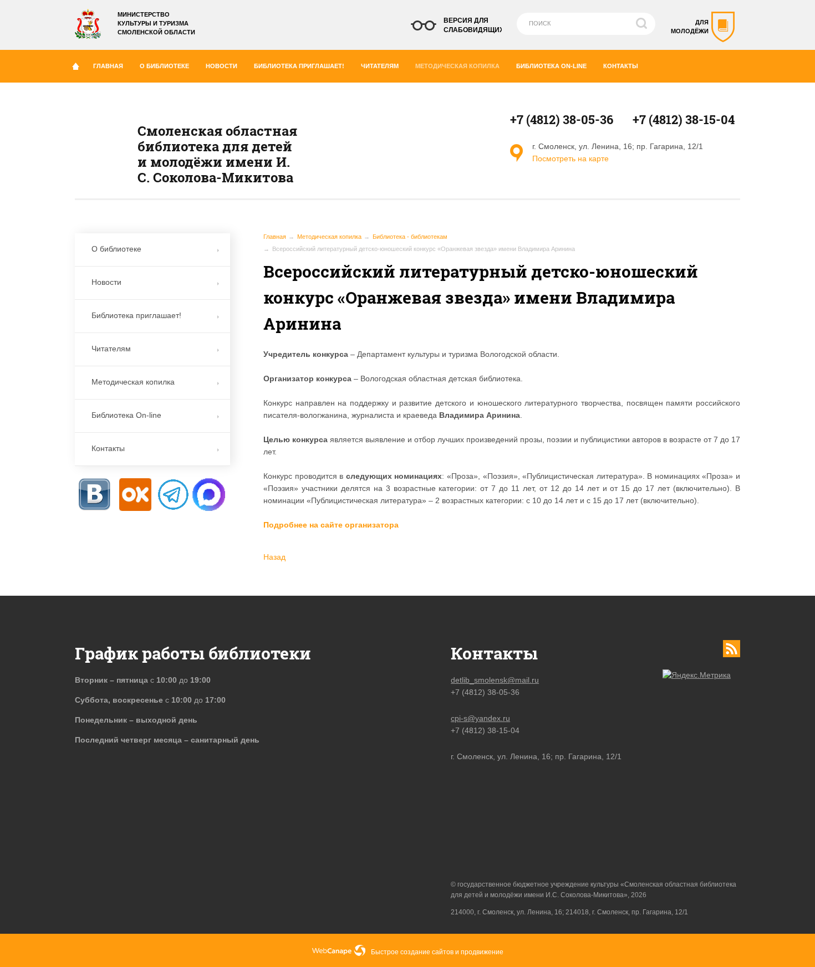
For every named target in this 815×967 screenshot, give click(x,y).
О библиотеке (164, 66)
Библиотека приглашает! (299, 66)
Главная (108, 66)
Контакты (620, 66)
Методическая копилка (457, 66)
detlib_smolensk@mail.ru (495, 680)
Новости (221, 66)
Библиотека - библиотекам (410, 236)
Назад (274, 556)
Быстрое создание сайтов (412, 952)
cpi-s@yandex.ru (480, 718)
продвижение (482, 952)
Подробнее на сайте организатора (331, 524)
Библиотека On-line (551, 66)
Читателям (380, 66)
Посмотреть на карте (570, 158)
